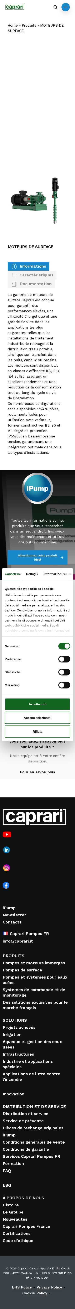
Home (13, 25)
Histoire (11, 1204)
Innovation (13, 1093)
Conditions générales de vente (34, 1142)
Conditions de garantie (26, 1149)
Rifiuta (37, 731)
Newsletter (14, 914)
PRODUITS (13, 955)
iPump (9, 907)
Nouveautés (15, 1219)
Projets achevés (19, 1027)
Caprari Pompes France (26, 1226)
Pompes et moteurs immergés (34, 962)
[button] (65, 7)
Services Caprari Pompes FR (31, 1156)
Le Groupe (13, 1212)
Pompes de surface (22, 969)
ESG (7, 1185)
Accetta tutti (37, 704)
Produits (29, 25)
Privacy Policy (49, 1287)
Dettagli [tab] (32, 573)
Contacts (12, 922)
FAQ (7, 1170)
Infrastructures (18, 1054)
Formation (13, 1163)
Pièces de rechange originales (33, 1127)
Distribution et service (25, 1113)
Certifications (16, 1233)
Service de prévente (23, 1120)
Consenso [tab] (12, 573)
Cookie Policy (34, 1293)
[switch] (64, 659)
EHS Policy (22, 1287)
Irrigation (12, 1034)
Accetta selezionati (37, 718)
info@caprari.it (18, 941)
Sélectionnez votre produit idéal (37, 557)
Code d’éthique (18, 1240)
